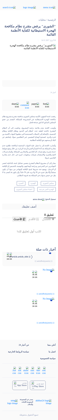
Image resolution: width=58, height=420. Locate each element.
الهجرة (33, 183)
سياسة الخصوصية (48, 358)
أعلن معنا (51, 345)
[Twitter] (38, 370)
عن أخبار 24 (24, 345)
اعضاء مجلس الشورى (24, 189)
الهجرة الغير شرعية (46, 189)
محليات (42, 20)
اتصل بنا (52, 352)
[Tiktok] (19, 370)
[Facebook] (44, 370)
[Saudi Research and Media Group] (12, 402)
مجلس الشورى (48, 183)
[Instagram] (32, 370)
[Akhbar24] (42, 402)
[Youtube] (25, 370)
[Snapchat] (14, 370)
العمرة (21, 183)
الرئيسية (52, 20)
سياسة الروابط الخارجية (18, 352)
